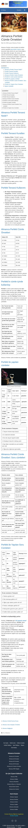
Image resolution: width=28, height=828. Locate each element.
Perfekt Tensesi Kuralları (11, 71)
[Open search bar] (27, 10)
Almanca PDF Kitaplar (14, 768)
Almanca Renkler (14, 799)
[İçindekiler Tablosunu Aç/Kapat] (23, 91)
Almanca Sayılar (14, 797)
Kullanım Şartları (21, 743)
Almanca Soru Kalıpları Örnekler (11, 724)
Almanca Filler (14, 776)
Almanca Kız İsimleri (14, 789)
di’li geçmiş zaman (21, 620)
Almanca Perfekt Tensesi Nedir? (13, 69)
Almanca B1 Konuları (14, 761)
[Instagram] (12, 821)
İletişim (22, 745)
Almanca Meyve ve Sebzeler (14, 784)
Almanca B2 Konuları (14, 763)
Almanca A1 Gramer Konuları (14, 766)
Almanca (7, 733)
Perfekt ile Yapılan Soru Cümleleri (14, 84)
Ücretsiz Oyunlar (14, 815)
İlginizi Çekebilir (9, 86)
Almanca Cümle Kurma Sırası (10, 721)
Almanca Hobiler (14, 809)
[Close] (7, 67)
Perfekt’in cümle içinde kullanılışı (14, 77)
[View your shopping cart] (25, 10)
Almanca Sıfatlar (14, 779)
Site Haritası (14, 747)
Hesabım (19, 10)
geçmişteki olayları (16, 49)
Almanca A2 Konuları (14, 758)
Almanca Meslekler (14, 781)
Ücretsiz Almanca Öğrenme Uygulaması (14, 814)
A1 (4, 733)
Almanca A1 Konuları (14, 756)
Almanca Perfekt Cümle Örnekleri (14, 75)
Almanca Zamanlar (14, 806)
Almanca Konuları (11, 827)
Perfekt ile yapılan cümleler (12, 78)
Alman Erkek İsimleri (14, 786)
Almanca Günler (14, 802)
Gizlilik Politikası (7, 745)
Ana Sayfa (5, 743)
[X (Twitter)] (16, 821)
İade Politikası (16, 745)
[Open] (3, 67)
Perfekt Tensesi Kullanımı (12, 73)
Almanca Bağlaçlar (8, 728)
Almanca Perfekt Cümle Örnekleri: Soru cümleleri (12, 105)
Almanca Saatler (14, 804)
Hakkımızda (12, 743)
